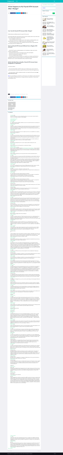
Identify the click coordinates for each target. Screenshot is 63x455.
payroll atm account (17, 94)
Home (9, 4)
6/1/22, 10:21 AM (12, 319)
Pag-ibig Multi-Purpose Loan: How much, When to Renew (51, 54)
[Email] (25, 13)
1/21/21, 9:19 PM (12, 202)
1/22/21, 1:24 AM (12, 207)
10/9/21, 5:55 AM (12, 280)
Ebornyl (11, 121)
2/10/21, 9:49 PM (12, 229)
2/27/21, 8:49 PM (12, 251)
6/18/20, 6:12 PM (12, 133)
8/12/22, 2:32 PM (12, 371)
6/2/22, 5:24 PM (12, 323)
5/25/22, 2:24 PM (12, 306)
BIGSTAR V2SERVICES (13, 147)
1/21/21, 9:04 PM (12, 196)
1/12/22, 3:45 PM (12, 284)
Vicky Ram (12, 115)
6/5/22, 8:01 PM (12, 343)
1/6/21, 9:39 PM (12, 167)
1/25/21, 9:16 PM (12, 219)
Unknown (11, 130)
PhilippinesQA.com (10, 453)
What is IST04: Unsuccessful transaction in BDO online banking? (50, 34)
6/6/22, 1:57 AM (12, 349)
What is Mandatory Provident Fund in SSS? (50, 46)
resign (26, 94)
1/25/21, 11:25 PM (12, 225)
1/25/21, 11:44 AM (12, 214)
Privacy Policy (20, 453)
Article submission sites (13, 118)
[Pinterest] (22, 13)
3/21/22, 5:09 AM (12, 302)
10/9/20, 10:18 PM (12, 146)
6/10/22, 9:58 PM (12, 359)
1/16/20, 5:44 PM (12, 124)
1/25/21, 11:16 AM (12, 211)
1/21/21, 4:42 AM (12, 186)
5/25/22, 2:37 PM (12, 311)
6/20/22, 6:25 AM (12, 366)
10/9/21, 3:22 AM (12, 277)
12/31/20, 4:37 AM (12, 163)
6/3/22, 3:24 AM (12, 327)
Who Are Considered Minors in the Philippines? (50, 26)
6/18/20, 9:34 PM (12, 140)
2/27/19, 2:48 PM (12, 120)
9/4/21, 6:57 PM (12, 272)
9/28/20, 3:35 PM (12, 143)
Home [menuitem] (17, 1)
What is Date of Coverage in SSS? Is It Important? (51, 42)
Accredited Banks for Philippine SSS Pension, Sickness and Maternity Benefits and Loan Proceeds (50, 38)
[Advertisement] (24, 21)
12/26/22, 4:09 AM (12, 435)
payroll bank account (22, 94)
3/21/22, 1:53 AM (12, 292)
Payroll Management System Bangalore (28, 148)
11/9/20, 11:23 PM (12, 151)
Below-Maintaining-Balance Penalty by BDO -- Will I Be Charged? (51, 30)
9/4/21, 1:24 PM (12, 264)
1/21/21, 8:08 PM (12, 189)
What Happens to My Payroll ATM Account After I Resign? (11, 108)
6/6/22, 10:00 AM (12, 355)
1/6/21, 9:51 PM (12, 171)
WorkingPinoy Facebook (28, 453)
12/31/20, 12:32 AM (13, 154)
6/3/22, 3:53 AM (12, 338)
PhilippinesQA (10, 1)
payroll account (12, 4)
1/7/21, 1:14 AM (12, 182)
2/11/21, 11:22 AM (12, 237)
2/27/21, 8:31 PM (12, 240)
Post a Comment (10, 448)
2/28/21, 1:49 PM (12, 255)
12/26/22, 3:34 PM (12, 447)
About (24, 453)
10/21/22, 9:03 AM (12, 375)
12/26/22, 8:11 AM (12, 441)
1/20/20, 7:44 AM (12, 129)
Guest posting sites (13, 119)
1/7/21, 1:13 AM (12, 177)
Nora (11, 125)
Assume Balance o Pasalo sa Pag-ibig (48, 4)
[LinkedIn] (23, 13)
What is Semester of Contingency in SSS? (50, 19)
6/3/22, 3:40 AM (12, 332)
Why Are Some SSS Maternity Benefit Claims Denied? (50, 50)
